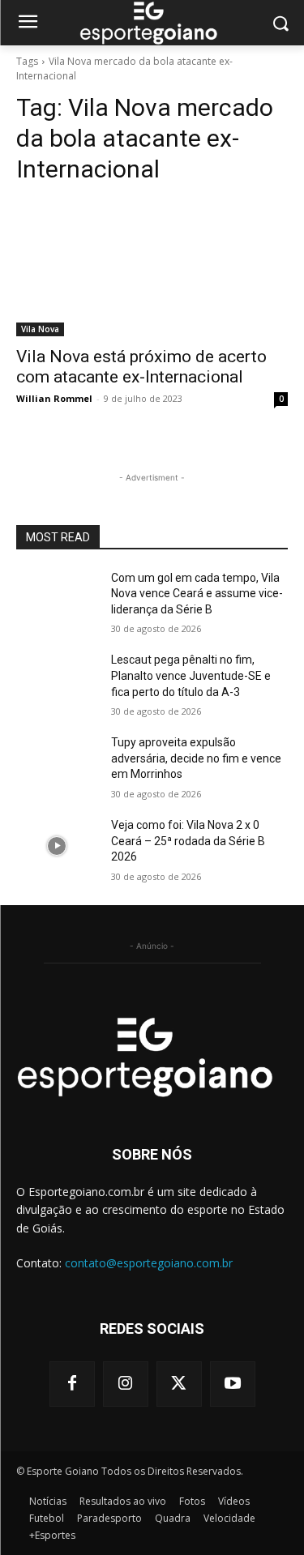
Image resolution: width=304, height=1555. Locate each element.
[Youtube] (232, 1384)
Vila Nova (40, 329)
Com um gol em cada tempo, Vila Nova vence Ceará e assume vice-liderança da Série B (197, 593)
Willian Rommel (54, 398)
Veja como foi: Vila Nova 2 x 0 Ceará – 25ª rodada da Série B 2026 (188, 840)
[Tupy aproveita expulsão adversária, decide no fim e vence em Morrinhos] (57, 763)
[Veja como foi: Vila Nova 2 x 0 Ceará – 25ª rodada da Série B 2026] (57, 846)
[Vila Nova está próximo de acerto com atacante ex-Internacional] (152, 268)
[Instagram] (125, 1384)
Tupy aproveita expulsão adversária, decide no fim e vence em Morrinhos (196, 758)
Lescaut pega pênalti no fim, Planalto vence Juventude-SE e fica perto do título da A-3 (191, 675)
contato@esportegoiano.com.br (149, 1263)
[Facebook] (72, 1384)
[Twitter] (179, 1384)
